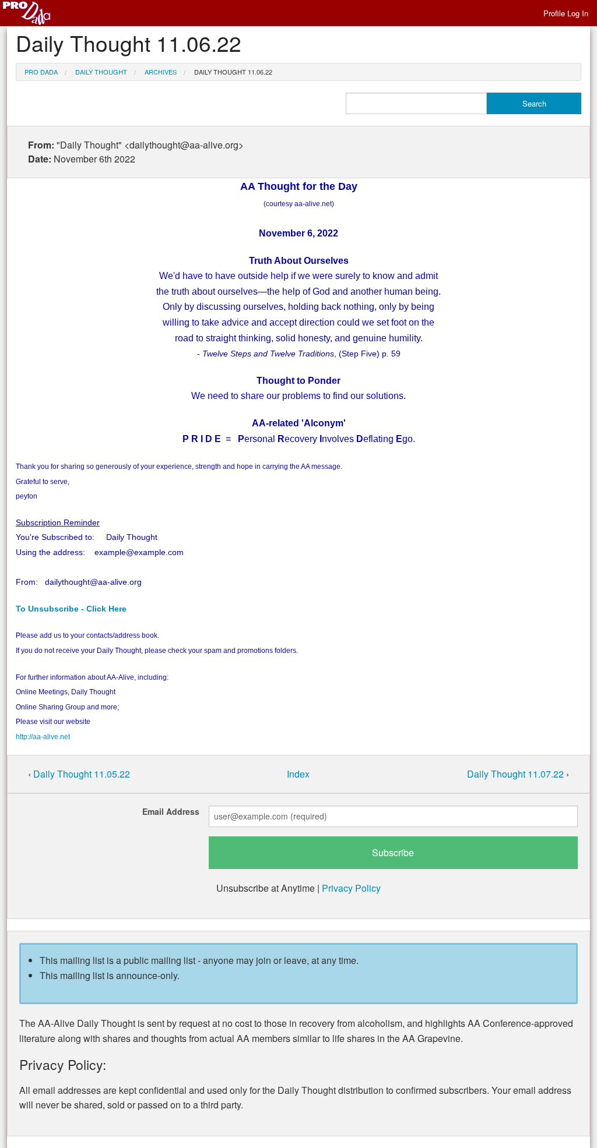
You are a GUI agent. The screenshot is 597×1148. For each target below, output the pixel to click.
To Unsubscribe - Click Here (71, 608)
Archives (161, 71)
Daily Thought (101, 71)
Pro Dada (41, 71)
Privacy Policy (351, 888)
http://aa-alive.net (43, 737)
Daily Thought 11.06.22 (233, 71)
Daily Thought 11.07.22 (516, 773)
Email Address (170, 811)
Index (298, 773)
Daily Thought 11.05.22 (81, 773)
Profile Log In (565, 13)
